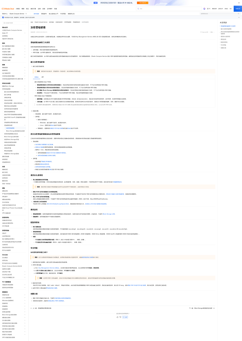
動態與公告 (71, 14)
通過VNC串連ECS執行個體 (137, 285)
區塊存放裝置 (59, 22)
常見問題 (63, 14)
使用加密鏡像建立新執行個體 (46, 155)
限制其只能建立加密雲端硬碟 (115, 194)
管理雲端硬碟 (67, 22)
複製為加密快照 (44, 164)
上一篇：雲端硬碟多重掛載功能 (42, 308)
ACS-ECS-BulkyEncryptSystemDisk (58, 204)
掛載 (50, 169)
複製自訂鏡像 (39, 147)
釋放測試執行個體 (51, 288)
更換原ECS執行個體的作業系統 (56, 153)
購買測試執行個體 (87, 257)
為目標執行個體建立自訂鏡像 (44, 144)
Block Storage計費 (109, 214)
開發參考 (44, 14)
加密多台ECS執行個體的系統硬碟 (95, 204)
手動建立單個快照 (46, 161)
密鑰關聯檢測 (117, 182)
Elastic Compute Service (17, 14)
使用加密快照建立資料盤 (42, 167)
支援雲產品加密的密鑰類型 (62, 298)
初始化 (52, 125)
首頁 (32, 22)
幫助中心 (5, 14)
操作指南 (36, 14)
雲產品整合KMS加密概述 (56, 301)
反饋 (126, 317)
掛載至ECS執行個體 (56, 128)
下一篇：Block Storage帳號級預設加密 (200, 308)
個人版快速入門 (53, 14)
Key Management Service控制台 (48, 268)
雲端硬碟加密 (76, 22)
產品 (212, 32)
